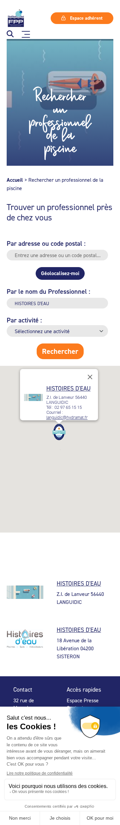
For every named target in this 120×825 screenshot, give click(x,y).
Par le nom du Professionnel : (48, 291)
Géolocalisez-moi (60, 273)
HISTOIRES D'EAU (68, 388)
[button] (10, 34)
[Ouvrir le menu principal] (26, 34)
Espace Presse (83, 700)
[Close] (90, 377)
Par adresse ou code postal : (46, 243)
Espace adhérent (86, 18)
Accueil (15, 179)
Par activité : (24, 320)
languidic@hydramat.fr (67, 417)
